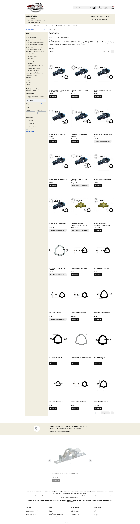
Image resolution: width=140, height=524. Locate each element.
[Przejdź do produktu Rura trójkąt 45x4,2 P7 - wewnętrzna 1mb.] (104, 339)
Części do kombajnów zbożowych (34, 44)
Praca (95, 511)
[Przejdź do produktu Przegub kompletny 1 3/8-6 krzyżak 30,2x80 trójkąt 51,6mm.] (59, 72)
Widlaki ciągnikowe (32, 56)
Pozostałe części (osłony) (34, 70)
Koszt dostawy (29, 513)
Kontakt (95, 515)
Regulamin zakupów (53, 515)
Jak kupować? (52, 510)
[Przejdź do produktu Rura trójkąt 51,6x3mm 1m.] (104, 384)
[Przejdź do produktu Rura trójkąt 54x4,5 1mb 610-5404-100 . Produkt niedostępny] (59, 250)
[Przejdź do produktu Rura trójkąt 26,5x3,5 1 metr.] (81, 250)
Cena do (39, 110)
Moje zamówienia (75, 511)
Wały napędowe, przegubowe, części (42, 29)
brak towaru (31, 120)
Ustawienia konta (75, 514)
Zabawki (28, 80)
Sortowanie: (51, 48)
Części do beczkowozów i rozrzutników (35, 46)
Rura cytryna (31, 58)
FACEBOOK (96, 513)
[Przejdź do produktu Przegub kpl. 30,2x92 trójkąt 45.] (59, 161)
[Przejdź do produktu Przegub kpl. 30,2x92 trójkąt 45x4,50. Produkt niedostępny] (81, 161)
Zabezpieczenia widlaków (34, 68)
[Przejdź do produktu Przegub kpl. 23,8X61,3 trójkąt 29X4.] (81, 72)
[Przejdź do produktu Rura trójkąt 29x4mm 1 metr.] (104, 250)
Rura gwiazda (31, 61)
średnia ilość (32, 128)
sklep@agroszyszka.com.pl (34, 22)
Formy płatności (30, 511)
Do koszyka (53, 96)
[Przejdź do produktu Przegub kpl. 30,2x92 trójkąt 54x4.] (104, 161)
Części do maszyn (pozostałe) (33, 49)
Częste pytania (52, 513)
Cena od (28, 110)
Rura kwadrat (31, 63)
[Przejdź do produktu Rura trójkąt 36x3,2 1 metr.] (81, 295)
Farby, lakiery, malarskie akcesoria (34, 73)
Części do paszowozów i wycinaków (35, 42)
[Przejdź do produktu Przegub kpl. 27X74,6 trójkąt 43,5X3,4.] (81, 116)
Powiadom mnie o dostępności (102, 141)
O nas (95, 510)
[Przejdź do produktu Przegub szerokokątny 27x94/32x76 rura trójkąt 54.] (104, 205)
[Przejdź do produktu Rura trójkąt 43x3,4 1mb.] (59, 339)
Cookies (50, 511)
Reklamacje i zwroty (31, 514)
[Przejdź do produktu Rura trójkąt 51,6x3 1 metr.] (81, 384)
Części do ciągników (31, 37)
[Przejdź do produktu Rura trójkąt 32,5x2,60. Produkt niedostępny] (59, 295)
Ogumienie (28, 77)
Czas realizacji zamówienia (32, 510)
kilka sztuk (31, 123)
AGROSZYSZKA (29, 29)
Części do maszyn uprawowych (33, 39)
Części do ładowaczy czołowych (34, 47)
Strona (104, 51)
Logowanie (73, 510)
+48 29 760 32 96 (32, 18)
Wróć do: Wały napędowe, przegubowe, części (36, 97)
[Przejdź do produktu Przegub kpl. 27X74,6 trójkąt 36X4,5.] (59, 116)
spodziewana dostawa (34, 126)
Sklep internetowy (69, 522)
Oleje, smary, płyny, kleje (32, 72)
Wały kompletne (31, 53)
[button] (94, 8)
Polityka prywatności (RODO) (56, 514)
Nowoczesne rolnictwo (31, 75)
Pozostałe (28, 79)
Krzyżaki (30, 54)
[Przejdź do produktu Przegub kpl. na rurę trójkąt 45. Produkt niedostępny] (59, 205)
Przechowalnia (74, 513)
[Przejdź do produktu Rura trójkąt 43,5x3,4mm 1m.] (104, 295)
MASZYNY (28, 82)
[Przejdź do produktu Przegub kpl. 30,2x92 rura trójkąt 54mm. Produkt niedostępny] (104, 116)
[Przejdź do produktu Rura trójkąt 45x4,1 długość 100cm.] (81, 339)
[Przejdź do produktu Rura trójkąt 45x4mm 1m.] (59, 384)
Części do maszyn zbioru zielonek (34, 40)
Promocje (28, 86)
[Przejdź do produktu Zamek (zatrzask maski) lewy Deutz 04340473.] (70, 456)
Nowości (28, 84)
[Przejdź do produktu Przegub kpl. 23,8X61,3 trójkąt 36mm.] (104, 72)
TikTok (95, 514)
